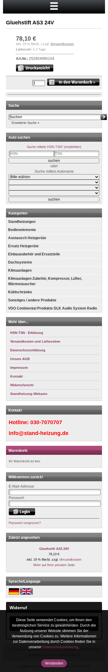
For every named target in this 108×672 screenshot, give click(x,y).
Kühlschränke (20, 292)
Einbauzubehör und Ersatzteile (34, 254)
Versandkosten (62, 44)
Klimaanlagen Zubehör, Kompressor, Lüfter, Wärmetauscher (45, 281)
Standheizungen (21, 222)
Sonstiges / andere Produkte (32, 300)
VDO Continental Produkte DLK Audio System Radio (52, 308)
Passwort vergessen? (25, 523)
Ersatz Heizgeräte (23, 246)
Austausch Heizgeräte (27, 238)
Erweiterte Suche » (25, 123)
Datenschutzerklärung (60, 647)
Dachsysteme (20, 262)
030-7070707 (46, 422)
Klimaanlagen (20, 270)
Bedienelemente (22, 230)
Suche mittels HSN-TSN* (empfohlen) (54, 147)
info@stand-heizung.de (38, 433)
